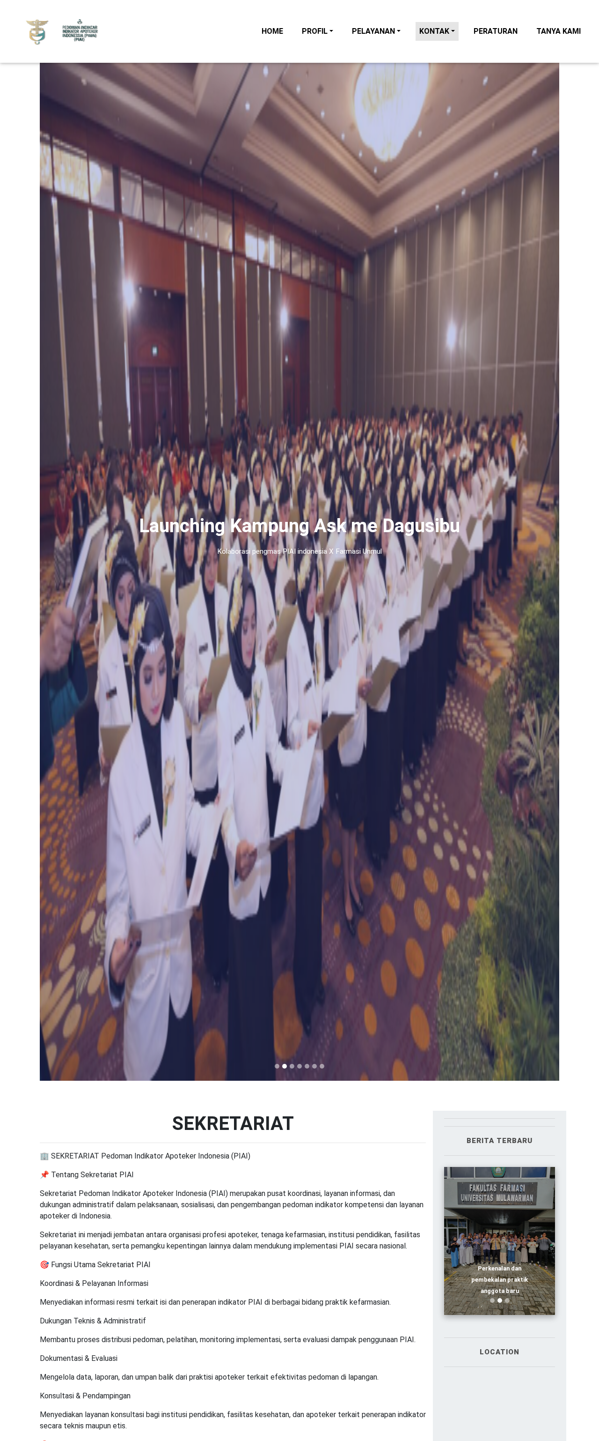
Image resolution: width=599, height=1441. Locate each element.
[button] (79, 540)
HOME (274, 31)
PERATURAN (497, 31)
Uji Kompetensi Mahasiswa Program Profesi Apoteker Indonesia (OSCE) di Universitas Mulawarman (499, 1226)
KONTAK (434, 31)
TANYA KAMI (560, 31)
